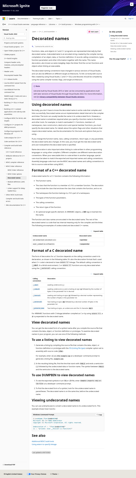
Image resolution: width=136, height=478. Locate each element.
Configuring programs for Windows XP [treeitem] (13, 132)
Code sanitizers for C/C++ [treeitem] (13, 141)
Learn (34, 32)
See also (113, 51)
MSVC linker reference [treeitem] (15, 170)
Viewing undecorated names (120, 49)
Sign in (130, 18)
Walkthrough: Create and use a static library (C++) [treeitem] (15, 97)
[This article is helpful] (128, 59)
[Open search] (125, 19)
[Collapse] (26, 30)
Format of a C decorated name (121, 43)
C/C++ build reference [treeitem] (14, 152)
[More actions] (102, 31)
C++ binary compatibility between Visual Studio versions (60, 97)
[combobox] (15, 34)
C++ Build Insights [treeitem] (10, 58)
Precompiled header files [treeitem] (13, 75)
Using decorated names (119, 36)
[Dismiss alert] (131, 4)
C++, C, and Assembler (47, 32)
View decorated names (118, 46)
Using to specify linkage (44, 444)
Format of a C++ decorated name (119, 39)
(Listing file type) (77, 348)
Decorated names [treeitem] (14, 178)
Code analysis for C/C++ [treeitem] (12, 138)
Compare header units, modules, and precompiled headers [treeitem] (13, 64)
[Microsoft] (4, 18)
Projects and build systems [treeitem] (13, 43)
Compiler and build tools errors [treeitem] (15, 200)
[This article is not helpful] (130, 59)
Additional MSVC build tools (43, 441)
